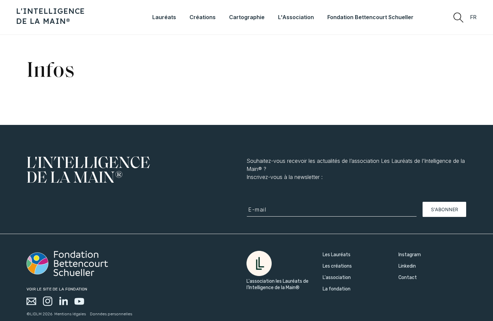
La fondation (336, 289)
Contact (407, 277)
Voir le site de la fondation (57, 289)
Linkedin (407, 266)
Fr (473, 17)
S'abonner (444, 209)
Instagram (409, 255)
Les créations (337, 266)
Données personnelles (111, 314)
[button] (458, 17)
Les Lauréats (336, 255)
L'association (337, 277)
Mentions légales (70, 314)
